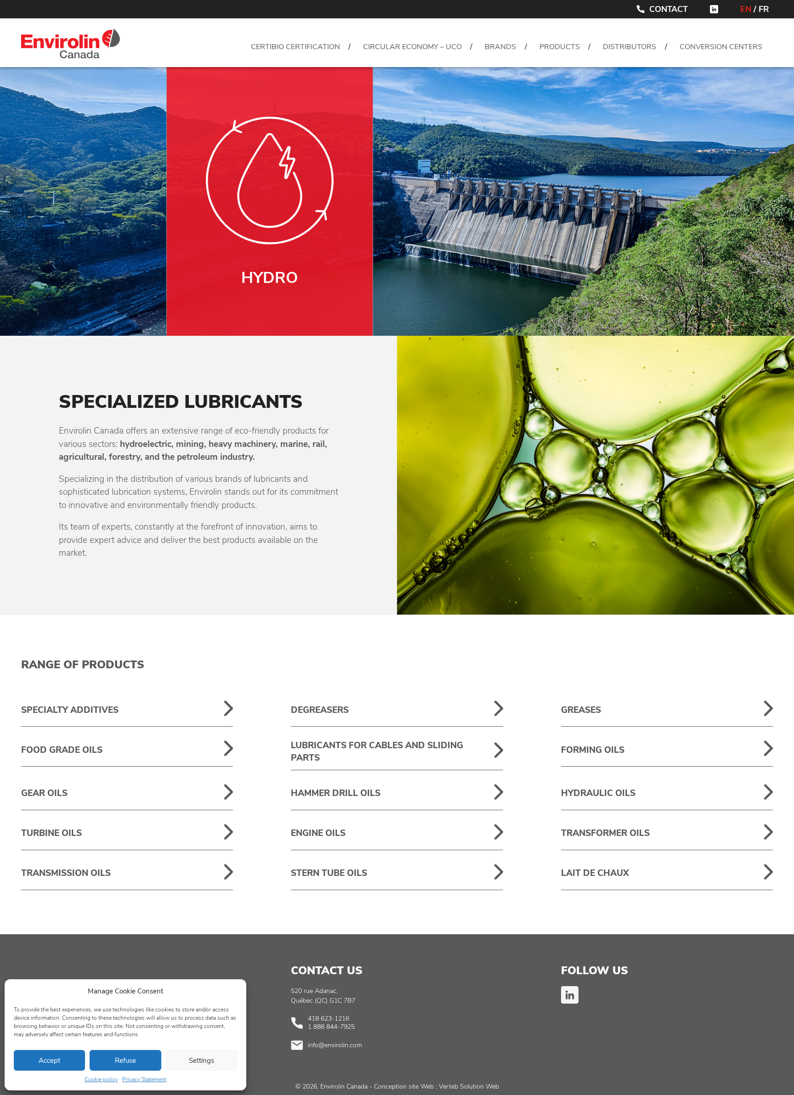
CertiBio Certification (295, 47)
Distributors (629, 47)
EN (745, 9)
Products (559, 47)
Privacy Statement (144, 1079)
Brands (500, 47)
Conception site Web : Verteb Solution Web (436, 1086)
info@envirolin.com (335, 1045)
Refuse (125, 1060)
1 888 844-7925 (331, 1026)
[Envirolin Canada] (70, 45)
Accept (49, 1060)
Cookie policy (101, 1079)
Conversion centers (721, 47)
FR (764, 9)
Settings (201, 1060)
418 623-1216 (328, 1018)
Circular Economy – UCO (412, 47)
